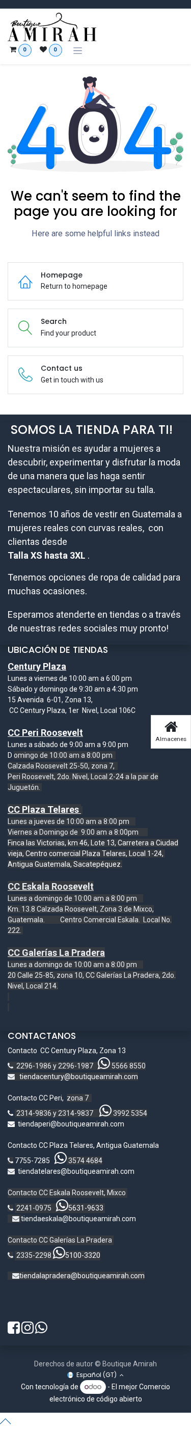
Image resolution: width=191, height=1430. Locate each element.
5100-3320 (82, 1255)
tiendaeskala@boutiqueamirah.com (78, 1219)
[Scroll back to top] (95, 1421)
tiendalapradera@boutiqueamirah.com (82, 1276)
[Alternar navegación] (77, 50)
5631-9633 (85, 1208)
